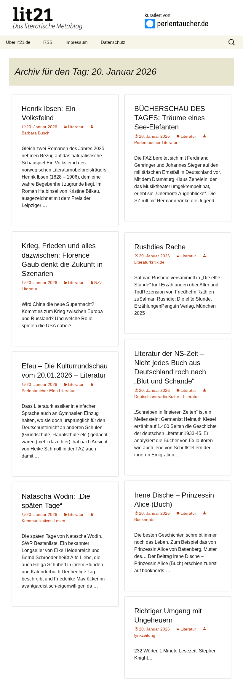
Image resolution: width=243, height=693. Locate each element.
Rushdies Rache (160, 247)
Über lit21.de (18, 42)
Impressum (76, 42)
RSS (47, 42)
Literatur (76, 126)
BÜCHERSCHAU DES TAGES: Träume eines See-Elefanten (169, 118)
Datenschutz (113, 42)
